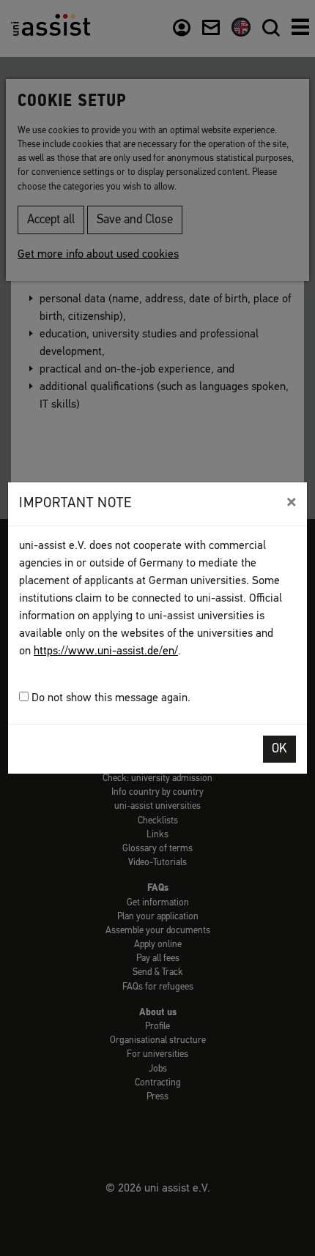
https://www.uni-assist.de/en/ (106, 651)
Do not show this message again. (109, 698)
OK (279, 749)
